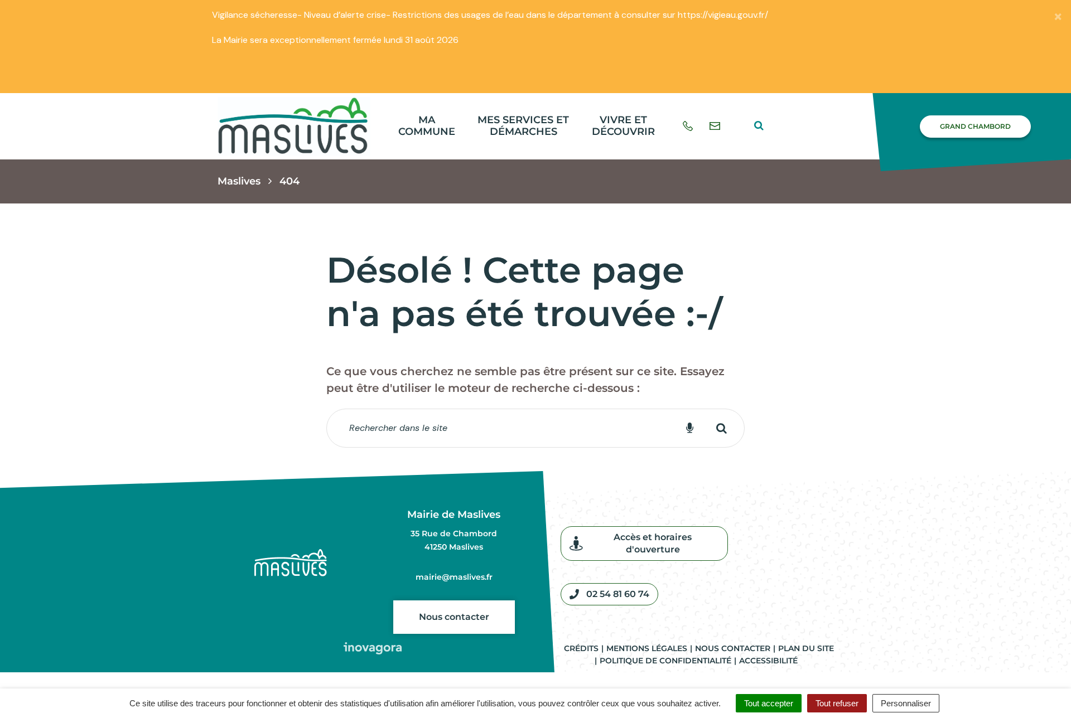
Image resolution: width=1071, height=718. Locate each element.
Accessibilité (768, 661)
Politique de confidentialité (665, 661)
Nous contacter (454, 617)
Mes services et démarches (523, 126)
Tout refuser (837, 703)
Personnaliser (906, 703)
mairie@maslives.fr (454, 577)
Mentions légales (646, 648)
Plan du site (806, 648)
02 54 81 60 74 (617, 594)
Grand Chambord (975, 126)
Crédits (581, 648)
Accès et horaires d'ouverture (653, 543)
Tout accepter (768, 703)
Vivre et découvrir (623, 126)
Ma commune (426, 126)
